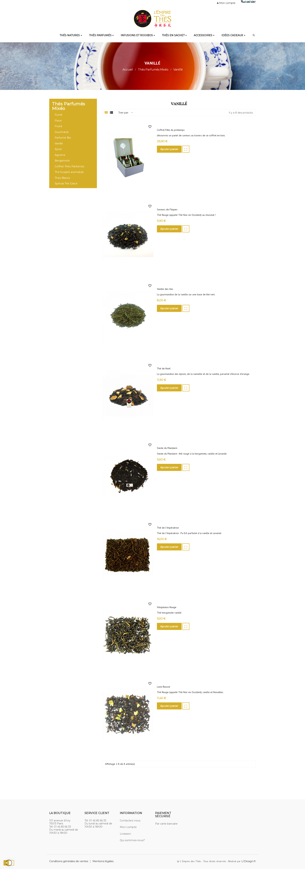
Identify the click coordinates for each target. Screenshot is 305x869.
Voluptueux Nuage (166, 607)
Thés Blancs (62, 177)
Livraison (125, 833)
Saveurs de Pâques (167, 209)
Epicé (58, 149)
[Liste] (111, 112)
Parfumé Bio (63, 137)
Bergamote (62, 160)
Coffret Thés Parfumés (69, 166)
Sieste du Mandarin (167, 448)
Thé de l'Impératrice (168, 527)
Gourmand (61, 132)
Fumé (58, 114)
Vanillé (59, 143)
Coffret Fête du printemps (171, 130)
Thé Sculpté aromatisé (69, 172)
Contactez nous (130, 820)
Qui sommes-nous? (132, 840)
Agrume (60, 155)
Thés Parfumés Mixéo (68, 106)
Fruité (58, 126)
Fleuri (58, 120)
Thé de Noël (164, 368)
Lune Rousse (163, 686)
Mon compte (128, 827)
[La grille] (106, 112)
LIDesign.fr (248, 861)
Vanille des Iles (165, 289)
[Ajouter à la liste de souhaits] (150, 127)
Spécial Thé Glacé (66, 183)
